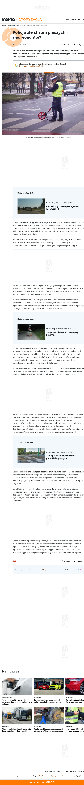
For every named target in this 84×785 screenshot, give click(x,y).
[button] (71, 19)
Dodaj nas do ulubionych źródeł (42, 66)
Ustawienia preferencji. (68, 776)
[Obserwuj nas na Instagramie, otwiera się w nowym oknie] (80, 570)
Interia (4, 25)
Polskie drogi (21, 25)
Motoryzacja (11, 25)
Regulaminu (42, 776)
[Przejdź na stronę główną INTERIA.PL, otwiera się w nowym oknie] (8, 19)
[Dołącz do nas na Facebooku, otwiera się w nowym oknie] (77, 570)
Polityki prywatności (55, 776)
